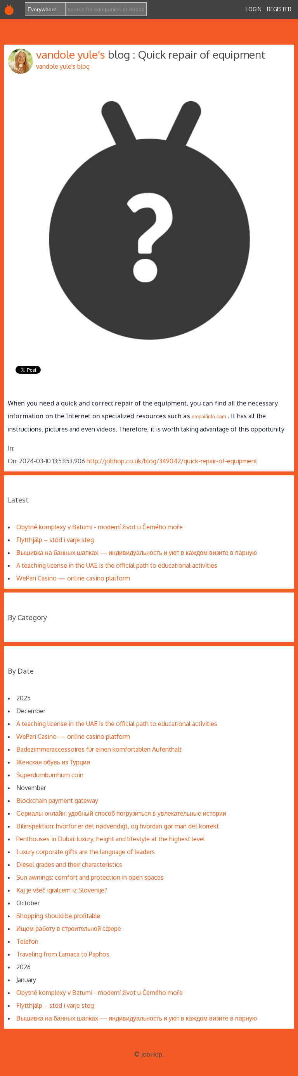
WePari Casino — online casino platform (73, 578)
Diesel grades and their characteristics (69, 864)
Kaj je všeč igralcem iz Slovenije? (61, 890)
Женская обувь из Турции (53, 762)
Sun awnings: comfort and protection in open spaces (90, 877)
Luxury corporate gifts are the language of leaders (85, 852)
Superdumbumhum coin (49, 775)
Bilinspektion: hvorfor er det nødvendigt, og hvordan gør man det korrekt (117, 826)
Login (254, 9)
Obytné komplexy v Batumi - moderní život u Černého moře (99, 527)
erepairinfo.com (209, 416)
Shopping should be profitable (58, 916)
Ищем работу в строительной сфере (68, 928)
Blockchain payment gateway (57, 800)
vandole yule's (72, 54)
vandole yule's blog (63, 66)
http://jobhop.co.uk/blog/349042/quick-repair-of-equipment (172, 461)
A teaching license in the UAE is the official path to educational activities (116, 565)
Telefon (27, 941)
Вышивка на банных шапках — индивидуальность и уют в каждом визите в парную (136, 552)
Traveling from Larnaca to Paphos (62, 954)
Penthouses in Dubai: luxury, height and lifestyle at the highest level (110, 839)
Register (279, 9)
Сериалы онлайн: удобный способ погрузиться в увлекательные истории (121, 813)
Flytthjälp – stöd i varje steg (55, 540)
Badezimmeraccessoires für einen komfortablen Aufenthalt (99, 749)
